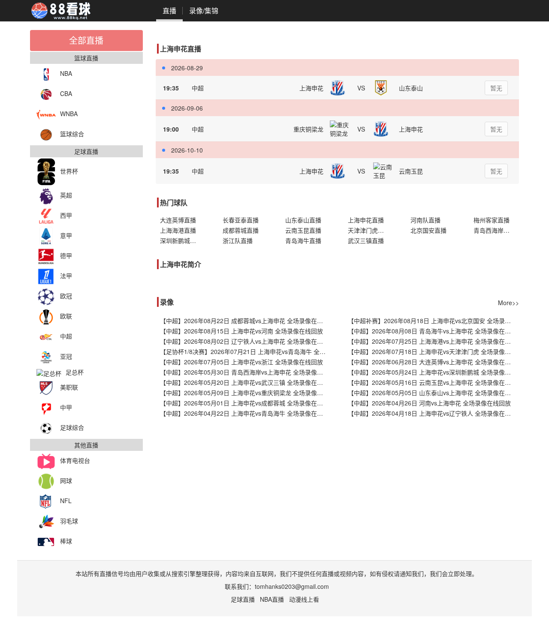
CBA (66, 93)
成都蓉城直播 (241, 230)
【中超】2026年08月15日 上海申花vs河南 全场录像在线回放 (241, 331)
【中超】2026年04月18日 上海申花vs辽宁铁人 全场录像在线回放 (433, 413)
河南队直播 (425, 220)
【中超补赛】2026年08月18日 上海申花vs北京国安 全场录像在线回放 (433, 320)
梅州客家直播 (492, 220)
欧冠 (66, 295)
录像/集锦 (203, 10)
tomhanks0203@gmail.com (292, 586)
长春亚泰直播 (241, 220)
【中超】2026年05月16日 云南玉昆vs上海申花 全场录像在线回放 (433, 382)
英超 (66, 195)
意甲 (66, 235)
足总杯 (75, 372)
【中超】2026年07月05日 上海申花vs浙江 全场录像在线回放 (241, 361)
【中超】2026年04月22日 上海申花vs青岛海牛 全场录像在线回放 (245, 413)
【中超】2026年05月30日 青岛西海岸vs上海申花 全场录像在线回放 (245, 372)
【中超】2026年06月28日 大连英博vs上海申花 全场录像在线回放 (433, 361)
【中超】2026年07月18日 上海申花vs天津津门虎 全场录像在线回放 (433, 351)
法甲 (66, 275)
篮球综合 (72, 133)
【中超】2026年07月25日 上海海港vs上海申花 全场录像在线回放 (433, 341)
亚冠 (66, 356)
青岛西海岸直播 (495, 230)
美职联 (69, 387)
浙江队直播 (238, 240)
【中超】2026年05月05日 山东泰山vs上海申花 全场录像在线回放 (433, 392)
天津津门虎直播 (369, 230)
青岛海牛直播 (303, 240)
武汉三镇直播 (366, 240)
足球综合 (72, 427)
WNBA (69, 113)
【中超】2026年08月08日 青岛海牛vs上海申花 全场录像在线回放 (433, 331)
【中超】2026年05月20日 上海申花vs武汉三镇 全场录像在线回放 (245, 382)
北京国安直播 (428, 230)
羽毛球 (69, 520)
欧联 (66, 316)
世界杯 (69, 171)
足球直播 (243, 599)
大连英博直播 (178, 220)
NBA (66, 73)
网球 (66, 480)
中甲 (66, 407)
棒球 (66, 541)
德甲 (66, 255)
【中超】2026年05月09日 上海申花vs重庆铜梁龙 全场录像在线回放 (245, 392)
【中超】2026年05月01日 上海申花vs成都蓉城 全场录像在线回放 (245, 403)
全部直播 (86, 40)
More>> (508, 302)
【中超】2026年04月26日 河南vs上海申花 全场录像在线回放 (429, 403)
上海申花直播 (366, 220)
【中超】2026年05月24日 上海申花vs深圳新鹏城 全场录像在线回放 (433, 372)
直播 (169, 10)
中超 (66, 336)
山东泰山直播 (303, 220)
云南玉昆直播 (303, 230)
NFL (66, 500)
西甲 (66, 215)
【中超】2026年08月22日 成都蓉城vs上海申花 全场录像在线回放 (245, 320)
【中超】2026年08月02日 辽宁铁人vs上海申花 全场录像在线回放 (245, 341)
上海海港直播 (178, 230)
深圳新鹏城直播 (181, 240)
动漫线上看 (304, 599)
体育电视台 (75, 460)
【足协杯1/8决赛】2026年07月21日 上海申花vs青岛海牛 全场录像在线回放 (245, 351)
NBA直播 (272, 599)
